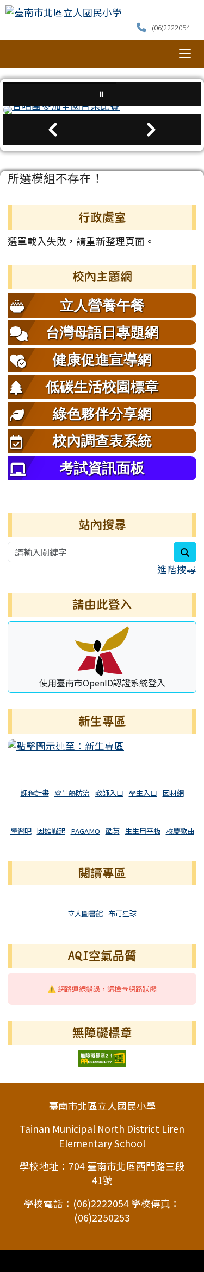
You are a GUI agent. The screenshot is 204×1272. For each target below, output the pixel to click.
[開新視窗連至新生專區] (66, 744)
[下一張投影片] (151, 129)
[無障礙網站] (102, 1056)
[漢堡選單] (185, 53)
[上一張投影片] (52, 129)
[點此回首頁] (102, 110)
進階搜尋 (176, 569)
